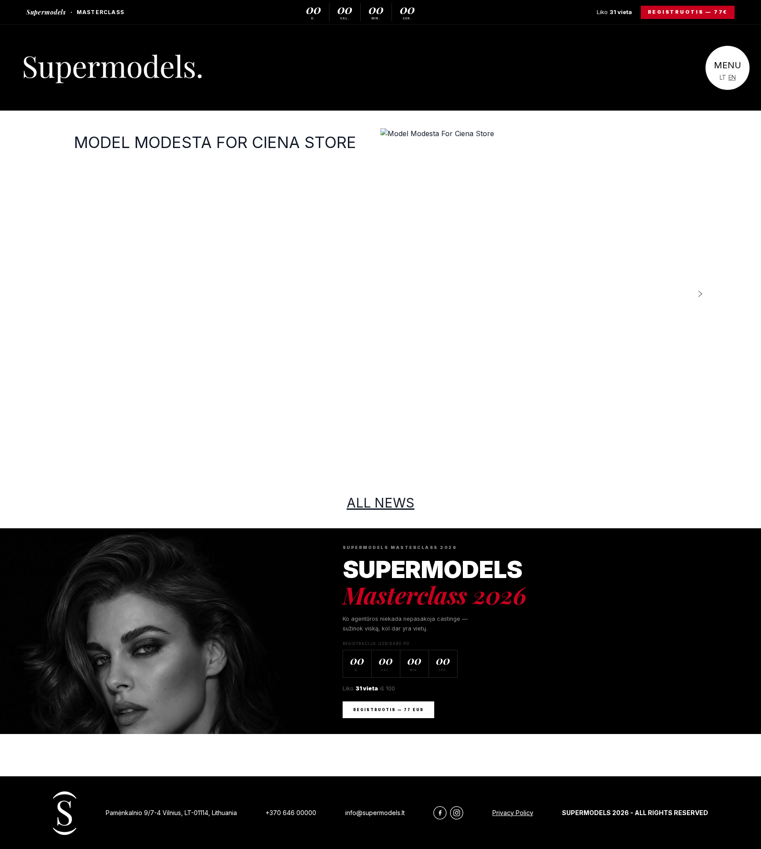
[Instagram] (456, 812)
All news (380, 503)
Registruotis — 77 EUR (388, 710)
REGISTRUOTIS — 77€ (688, 12)
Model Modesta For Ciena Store (215, 142)
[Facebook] (440, 812)
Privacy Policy (512, 812)
